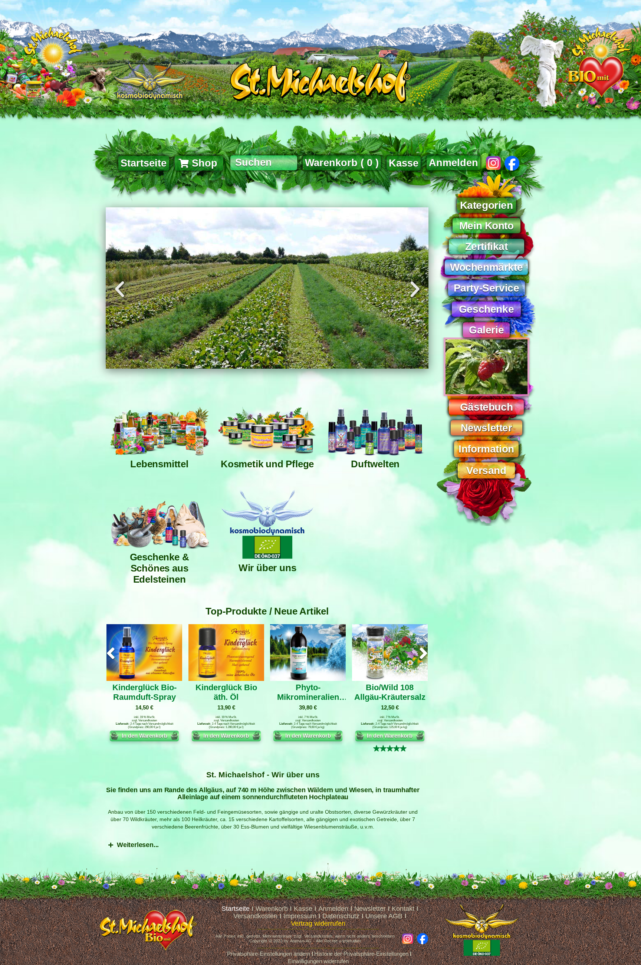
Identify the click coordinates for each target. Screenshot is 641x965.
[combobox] (263, 162)
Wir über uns (267, 567)
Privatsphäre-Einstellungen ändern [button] (268, 954)
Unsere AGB (383, 916)
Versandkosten (147, 720)
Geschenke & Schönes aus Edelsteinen (159, 568)
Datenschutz (340, 916)
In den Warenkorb (144, 735)
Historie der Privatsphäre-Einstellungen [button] (361, 954)
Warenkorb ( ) (342, 162)
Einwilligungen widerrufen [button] (318, 961)
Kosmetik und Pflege (267, 464)
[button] (119, 289)
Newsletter (370, 908)
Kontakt (403, 908)
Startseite (235, 908)
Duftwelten (375, 464)
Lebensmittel (159, 464)
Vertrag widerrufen (318, 923)
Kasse (303, 908)
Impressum (299, 916)
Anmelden (453, 162)
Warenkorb (272, 908)
